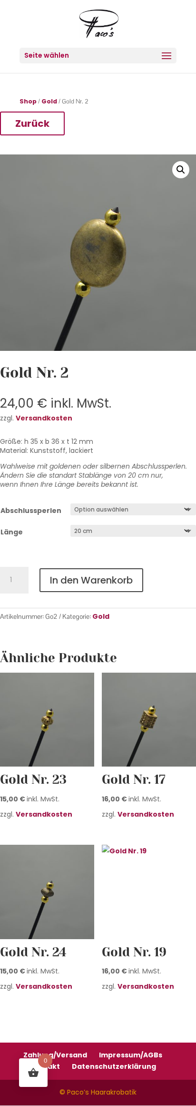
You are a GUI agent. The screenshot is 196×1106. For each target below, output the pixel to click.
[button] (180, 169)
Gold (49, 101)
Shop (28, 101)
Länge (11, 532)
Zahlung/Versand (55, 1055)
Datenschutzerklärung (114, 1066)
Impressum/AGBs (130, 1055)
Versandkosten (44, 814)
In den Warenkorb (91, 580)
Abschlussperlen (30, 510)
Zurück (32, 123)
